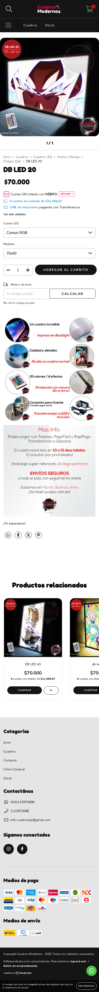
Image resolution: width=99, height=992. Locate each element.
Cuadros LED (42, 157)
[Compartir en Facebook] (19, 537)
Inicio (7, 157)
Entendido (86, 986)
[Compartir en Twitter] (29, 537)
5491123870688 (22, 802)
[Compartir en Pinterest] (38, 537)
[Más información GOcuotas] (67, 194)
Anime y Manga (68, 157)
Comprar (24, 690)
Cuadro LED (11, 223)
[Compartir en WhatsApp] (8, 535)
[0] (89, 10)
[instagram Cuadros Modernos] (8, 849)
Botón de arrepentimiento (20, 966)
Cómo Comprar (14, 769)
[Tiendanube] (17, 974)
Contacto (10, 760)
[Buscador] (9, 9)
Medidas (9, 244)
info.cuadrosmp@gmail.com (30, 820)
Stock (50, 25)
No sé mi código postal (19, 303)
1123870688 (19, 811)
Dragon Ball (12, 161)
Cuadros (30, 25)
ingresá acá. (78, 961)
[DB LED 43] (51, 690)
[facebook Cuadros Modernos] (22, 849)
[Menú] (8, 25)
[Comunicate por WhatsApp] (91, 971)
